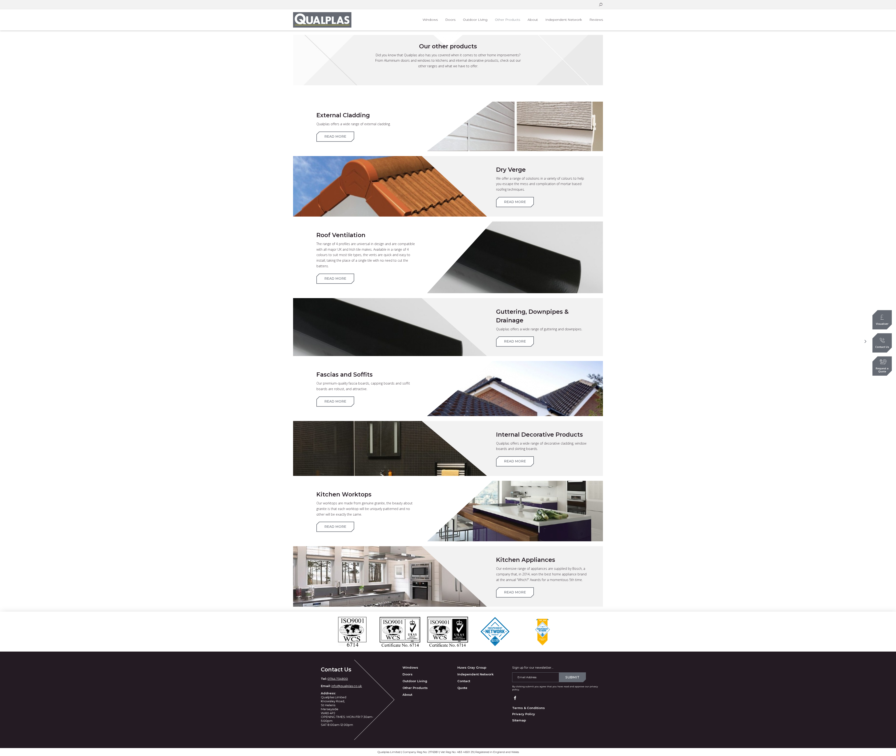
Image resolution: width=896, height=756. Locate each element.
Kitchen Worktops (343, 494)
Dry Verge (511, 169)
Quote (462, 688)
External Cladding (343, 115)
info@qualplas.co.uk (346, 686)
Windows (410, 667)
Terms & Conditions (528, 708)
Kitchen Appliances (525, 559)
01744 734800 (337, 679)
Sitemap (519, 720)
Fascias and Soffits (344, 374)
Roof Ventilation (340, 235)
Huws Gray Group (471, 667)
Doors (407, 674)
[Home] (325, 19)
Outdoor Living (414, 681)
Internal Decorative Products (539, 434)
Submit (572, 677)
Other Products (415, 688)
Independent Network (475, 674)
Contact (463, 681)
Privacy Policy (523, 714)
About (407, 694)
